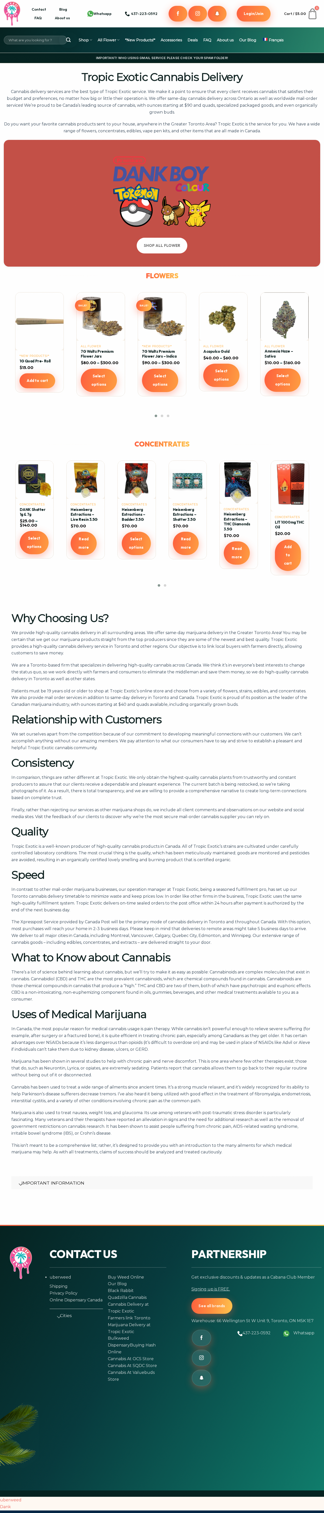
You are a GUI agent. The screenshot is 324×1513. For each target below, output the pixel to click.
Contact (39, 9)
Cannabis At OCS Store (131, 1358)
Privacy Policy (63, 1293)
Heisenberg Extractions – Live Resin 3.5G (135, 514)
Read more (134, 543)
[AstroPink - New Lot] (223, 316)
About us (62, 17)
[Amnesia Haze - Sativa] (162, 316)
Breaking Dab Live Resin (31, 512)
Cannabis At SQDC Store (132, 1365)
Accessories (171, 40)
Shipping (59, 1286)
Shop (84, 40)
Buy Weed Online (126, 1277)
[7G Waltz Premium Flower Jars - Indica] (39, 316)
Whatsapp (102, 13)
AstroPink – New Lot (221, 351)
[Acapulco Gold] (101, 316)
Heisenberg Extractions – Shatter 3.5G (235, 514)
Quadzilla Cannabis (127, 1297)
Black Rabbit (121, 1290)
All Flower (107, 40)
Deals (193, 40)
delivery (38, 91)
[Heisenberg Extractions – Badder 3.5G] (188, 480)
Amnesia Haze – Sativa (156, 354)
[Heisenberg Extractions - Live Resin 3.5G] (136, 480)
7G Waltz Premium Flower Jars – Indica (36, 354)
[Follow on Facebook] (178, 14)
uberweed (60, 1277)
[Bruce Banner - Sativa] (284, 321)
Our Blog (247, 40)
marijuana (196, 632)
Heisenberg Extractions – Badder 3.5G (184, 514)
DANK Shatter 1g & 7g (83, 512)
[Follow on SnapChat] (217, 14)
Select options (37, 380)
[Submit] (68, 40)
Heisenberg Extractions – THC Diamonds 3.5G (288, 521)
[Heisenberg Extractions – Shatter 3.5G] (239, 480)
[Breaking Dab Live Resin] (34, 480)
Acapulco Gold (94, 351)
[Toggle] (18, 1184)
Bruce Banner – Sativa (284, 361)
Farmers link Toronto (129, 1318)
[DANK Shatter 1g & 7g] (86, 480)
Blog (63, 9)
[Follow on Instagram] (197, 14)
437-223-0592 (256, 1333)
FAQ (38, 17)
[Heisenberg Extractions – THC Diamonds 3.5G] (290, 482)
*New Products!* (140, 40)
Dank (5, 1506)
